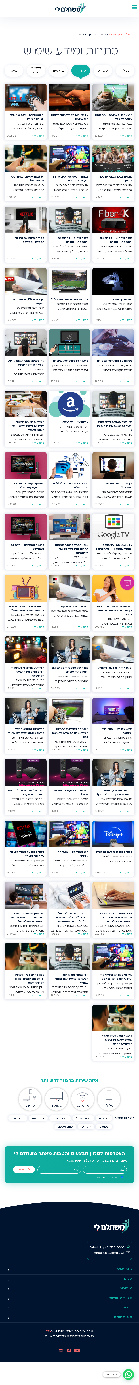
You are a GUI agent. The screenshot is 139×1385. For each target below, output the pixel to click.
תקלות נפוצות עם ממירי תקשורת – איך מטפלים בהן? (114, 793)
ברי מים (58, 70)
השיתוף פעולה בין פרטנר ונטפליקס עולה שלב (28, 486)
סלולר (127, 1279)
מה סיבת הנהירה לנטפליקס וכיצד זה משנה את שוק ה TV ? (114, 426)
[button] (128, 1374)
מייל (48, 1331)
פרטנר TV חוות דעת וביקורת (70, 361)
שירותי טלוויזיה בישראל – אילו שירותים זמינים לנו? (116, 977)
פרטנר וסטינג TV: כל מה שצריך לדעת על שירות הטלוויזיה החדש (117, 1040)
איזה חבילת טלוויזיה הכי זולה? (69, 299)
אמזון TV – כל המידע (75, 422)
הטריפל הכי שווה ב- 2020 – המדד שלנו (70, 486)
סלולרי (125, 70)
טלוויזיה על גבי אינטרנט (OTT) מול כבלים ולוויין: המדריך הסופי (29, 979)
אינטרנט (103, 70)
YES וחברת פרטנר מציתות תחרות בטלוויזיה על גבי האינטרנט (71, 549)
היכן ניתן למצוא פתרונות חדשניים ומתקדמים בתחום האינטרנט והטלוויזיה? (27, 917)
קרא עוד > (126, 136)
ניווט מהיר (124, 1269)
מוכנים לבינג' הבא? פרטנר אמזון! (115, 179)
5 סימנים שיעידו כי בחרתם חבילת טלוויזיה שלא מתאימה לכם (70, 733)
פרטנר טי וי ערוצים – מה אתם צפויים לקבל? (113, 117)
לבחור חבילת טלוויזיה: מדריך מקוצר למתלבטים (70, 179)
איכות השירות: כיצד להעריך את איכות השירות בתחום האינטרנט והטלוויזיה (115, 917)
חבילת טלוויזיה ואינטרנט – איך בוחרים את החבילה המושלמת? (27, 672)
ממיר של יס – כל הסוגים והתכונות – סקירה (73, 240)
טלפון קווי (18, 1118)
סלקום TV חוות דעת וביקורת (114, 361)
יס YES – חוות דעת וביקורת (115, 668)
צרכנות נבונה (36, 70)
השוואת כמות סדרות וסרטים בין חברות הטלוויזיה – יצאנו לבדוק (114, 610)
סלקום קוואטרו (122, 299)
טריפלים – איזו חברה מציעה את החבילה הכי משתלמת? (26, 608)
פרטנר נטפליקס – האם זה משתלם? (27, 547)
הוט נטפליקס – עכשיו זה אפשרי (73, 854)
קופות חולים (60, 1118)
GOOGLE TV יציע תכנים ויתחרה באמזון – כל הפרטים (114, 547)
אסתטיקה (38, 1118)
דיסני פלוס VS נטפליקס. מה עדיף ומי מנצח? (26, 854)
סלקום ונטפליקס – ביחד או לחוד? (71, 793)
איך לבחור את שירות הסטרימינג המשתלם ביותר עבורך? (71, 979)
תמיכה (13, 70)
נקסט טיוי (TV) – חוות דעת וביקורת (28, 301)
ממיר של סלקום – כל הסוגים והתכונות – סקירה (26, 793)
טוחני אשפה (65, 1126)
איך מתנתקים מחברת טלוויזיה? (119, 486)
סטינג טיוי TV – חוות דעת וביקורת (116, 731)
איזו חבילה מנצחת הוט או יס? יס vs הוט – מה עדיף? (26, 363)
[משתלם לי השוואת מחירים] (69, 8)
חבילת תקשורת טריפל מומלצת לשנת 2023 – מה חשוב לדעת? (27, 426)
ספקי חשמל (83, 1118)
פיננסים (104, 1126)
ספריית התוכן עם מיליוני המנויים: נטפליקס (29, 240)
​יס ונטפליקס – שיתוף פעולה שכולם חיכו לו (27, 117)
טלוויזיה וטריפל (120, 1298)
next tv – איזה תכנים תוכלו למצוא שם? (26, 179)
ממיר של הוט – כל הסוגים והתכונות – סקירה (116, 240)
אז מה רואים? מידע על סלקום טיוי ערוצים (69, 117)
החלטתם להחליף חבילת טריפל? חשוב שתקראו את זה (25, 731)
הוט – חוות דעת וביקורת (73, 606)
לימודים (86, 1126)
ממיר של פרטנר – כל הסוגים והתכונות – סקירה (70, 670)
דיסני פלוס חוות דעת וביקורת (113, 852)
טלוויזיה (80, 70)
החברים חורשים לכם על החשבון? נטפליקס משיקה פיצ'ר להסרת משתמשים (72, 917)
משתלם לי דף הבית (121, 34)
